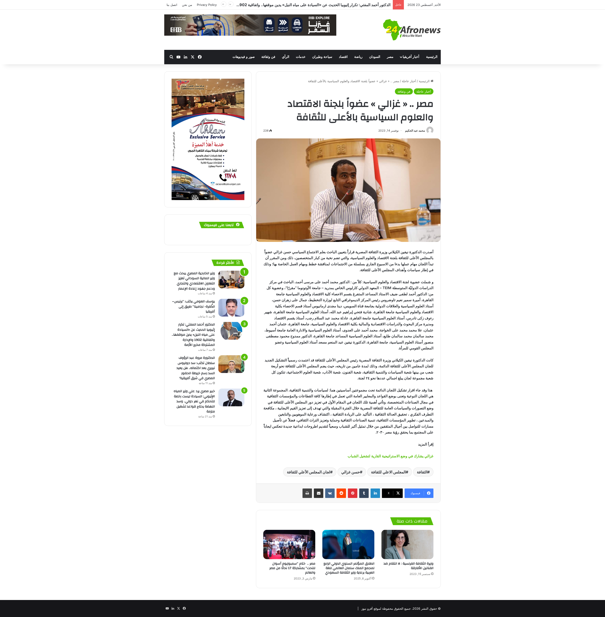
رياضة (358, 57)
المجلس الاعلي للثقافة (388, 472)
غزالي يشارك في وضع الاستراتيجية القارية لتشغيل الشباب (390, 456)
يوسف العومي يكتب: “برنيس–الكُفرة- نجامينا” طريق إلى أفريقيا (193, 306)
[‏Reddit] (341, 493)
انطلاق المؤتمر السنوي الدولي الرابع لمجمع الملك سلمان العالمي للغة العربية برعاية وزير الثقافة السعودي (349, 568)
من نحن (187, 5)
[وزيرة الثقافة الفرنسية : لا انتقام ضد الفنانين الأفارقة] (407, 544)
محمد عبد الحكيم (415, 130)
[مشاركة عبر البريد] (318, 493)
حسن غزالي (350, 472)
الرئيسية (431, 57)
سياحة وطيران (322, 57)
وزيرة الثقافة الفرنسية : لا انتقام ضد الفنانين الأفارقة (408, 566)
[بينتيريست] (352, 493)
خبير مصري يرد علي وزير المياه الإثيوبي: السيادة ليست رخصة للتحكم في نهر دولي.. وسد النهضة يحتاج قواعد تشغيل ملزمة (194, 401)
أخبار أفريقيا (411, 57)
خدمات (301, 57)
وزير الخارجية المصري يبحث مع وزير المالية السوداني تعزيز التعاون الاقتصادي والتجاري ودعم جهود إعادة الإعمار (194, 281)
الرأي (285, 57)
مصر (390, 57)
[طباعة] (307, 493)
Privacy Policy (207, 5)
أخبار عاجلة (409, 81)
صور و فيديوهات (244, 57)
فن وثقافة (268, 57)
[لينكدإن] (375, 493)
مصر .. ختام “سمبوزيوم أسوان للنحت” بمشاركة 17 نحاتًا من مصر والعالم (292, 568)
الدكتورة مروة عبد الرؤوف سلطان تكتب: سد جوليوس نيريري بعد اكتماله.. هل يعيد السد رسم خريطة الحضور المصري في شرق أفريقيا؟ (285, 7)
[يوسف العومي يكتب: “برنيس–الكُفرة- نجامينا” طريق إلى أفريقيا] (231, 308)
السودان (374, 57)
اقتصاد (343, 57)
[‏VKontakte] (330, 493)
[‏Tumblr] (364, 493)
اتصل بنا (172, 5)
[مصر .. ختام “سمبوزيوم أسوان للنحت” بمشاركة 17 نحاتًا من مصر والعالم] (289, 544)
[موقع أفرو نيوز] (412, 29)
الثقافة (422, 472)
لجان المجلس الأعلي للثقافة (308, 472)
